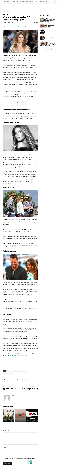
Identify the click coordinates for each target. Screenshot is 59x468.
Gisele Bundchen (10, 370)
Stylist (8, 22)
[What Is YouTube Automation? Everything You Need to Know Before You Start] (32, 415)
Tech (35, 1)
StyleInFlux (28, 359)
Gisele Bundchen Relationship (21, 370)
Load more (47, 49)
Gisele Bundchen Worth (8, 372)
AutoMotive (25, 1)
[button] (54, 2)
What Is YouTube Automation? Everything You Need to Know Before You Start (32, 420)
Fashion (9, 1)
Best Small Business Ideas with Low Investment (20, 420)
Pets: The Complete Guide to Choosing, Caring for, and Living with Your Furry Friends (50, 38)
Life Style (19, 1)
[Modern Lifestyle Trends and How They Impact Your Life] (8, 415)
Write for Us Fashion (14, 355)
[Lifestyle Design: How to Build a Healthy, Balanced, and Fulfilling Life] (42, 43)
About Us (47, 1)
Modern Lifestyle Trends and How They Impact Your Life (9, 420)
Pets (14, 1)
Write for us (41, 1)
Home (5, 1)
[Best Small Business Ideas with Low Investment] (20, 415)
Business (31, 1)
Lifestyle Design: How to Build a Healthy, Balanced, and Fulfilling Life (50, 44)
